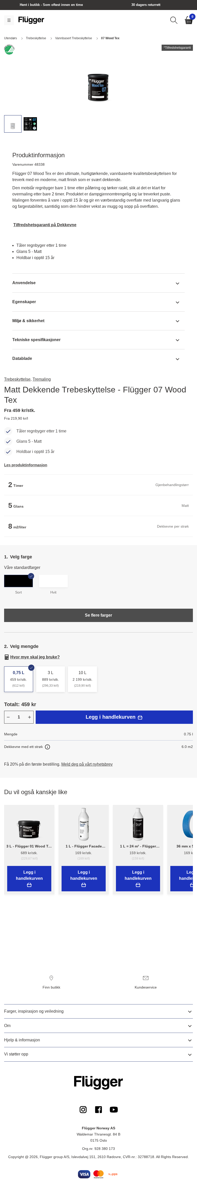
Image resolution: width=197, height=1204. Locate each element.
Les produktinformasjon (25, 465)
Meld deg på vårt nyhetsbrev (87, 764)
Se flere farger (98, 615)
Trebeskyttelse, (18, 379)
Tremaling (42, 379)
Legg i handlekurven (111, 717)
